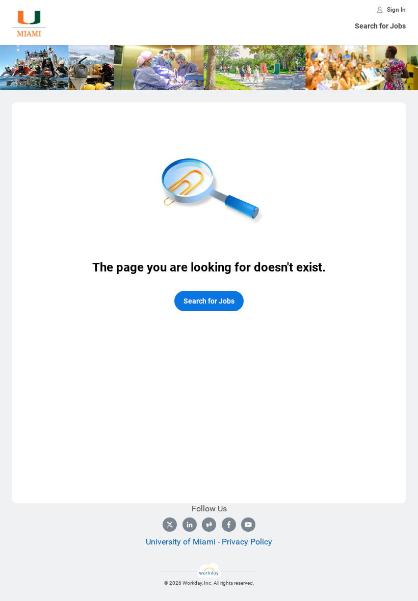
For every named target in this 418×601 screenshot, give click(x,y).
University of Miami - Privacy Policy (209, 542)
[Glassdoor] (209, 524)
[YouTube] (248, 524)
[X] (170, 524)
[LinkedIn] (189, 524)
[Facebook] (229, 524)
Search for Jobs (380, 26)
